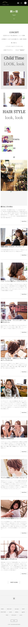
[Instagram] (21, 3)
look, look (14, 117)
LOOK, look (14, 63)
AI (14, 157)
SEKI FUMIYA (14, 139)
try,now (14, 185)
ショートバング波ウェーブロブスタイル (14, 281)
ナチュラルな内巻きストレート (11, 518)
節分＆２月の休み (7, 207)
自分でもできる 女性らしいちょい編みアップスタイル (13, 359)
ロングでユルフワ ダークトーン (12, 398)
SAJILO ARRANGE (7, 438)
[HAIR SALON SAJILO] (5, 2)
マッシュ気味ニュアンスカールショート (14, 477)
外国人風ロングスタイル (9, 559)
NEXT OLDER (14, 582)
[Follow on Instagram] (14, 598)
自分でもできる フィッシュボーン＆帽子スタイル (13, 321)
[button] (25, 3)
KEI (14, 148)
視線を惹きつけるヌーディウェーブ (12, 246)
